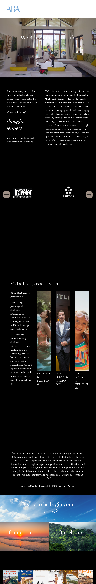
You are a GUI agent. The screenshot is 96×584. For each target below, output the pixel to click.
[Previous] (6, 194)
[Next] (89, 194)
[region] (48, 194)
